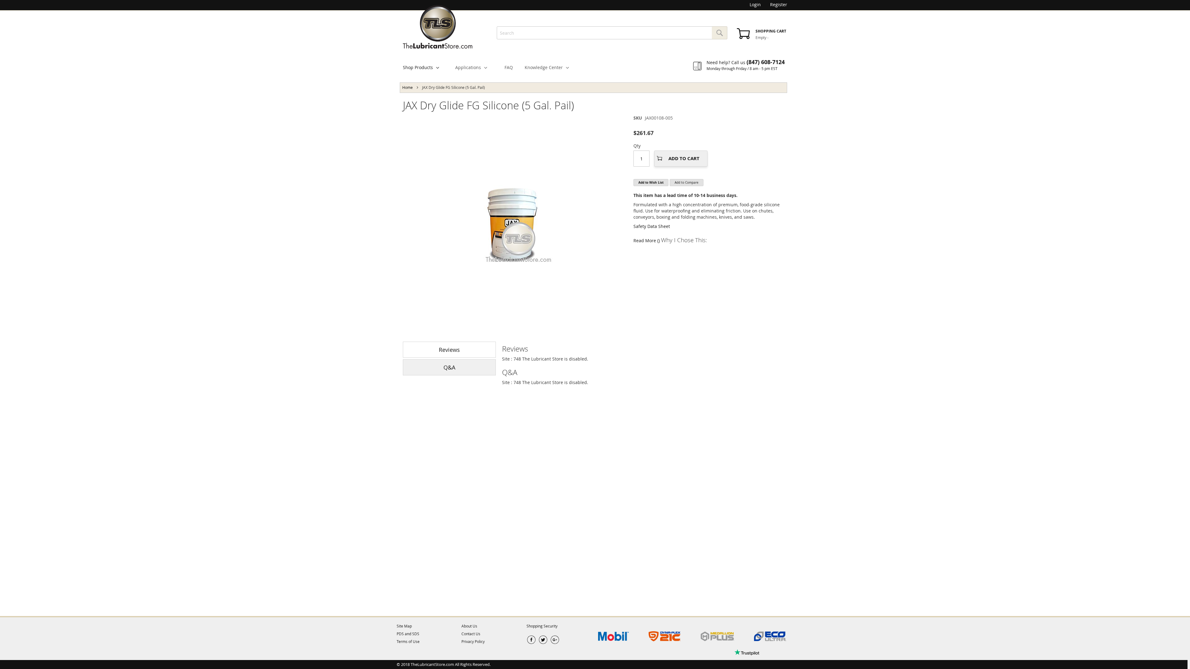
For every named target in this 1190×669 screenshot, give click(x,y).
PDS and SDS (408, 633)
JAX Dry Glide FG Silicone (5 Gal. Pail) (488, 105)
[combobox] (612, 32)
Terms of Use (408, 641)
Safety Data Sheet (651, 226)
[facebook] (531, 640)
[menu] (595, 63)
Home (407, 87)
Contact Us (470, 633)
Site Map (404, 625)
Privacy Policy (473, 641)
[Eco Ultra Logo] (770, 636)
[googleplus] (555, 640)
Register (778, 4)
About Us (469, 625)
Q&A (449, 367)
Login (755, 4)
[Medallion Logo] (717, 636)
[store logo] (437, 27)
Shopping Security (542, 625)
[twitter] (543, 640)
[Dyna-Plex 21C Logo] (665, 636)
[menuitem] (423, 67)
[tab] (644, 348)
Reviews (449, 349)
